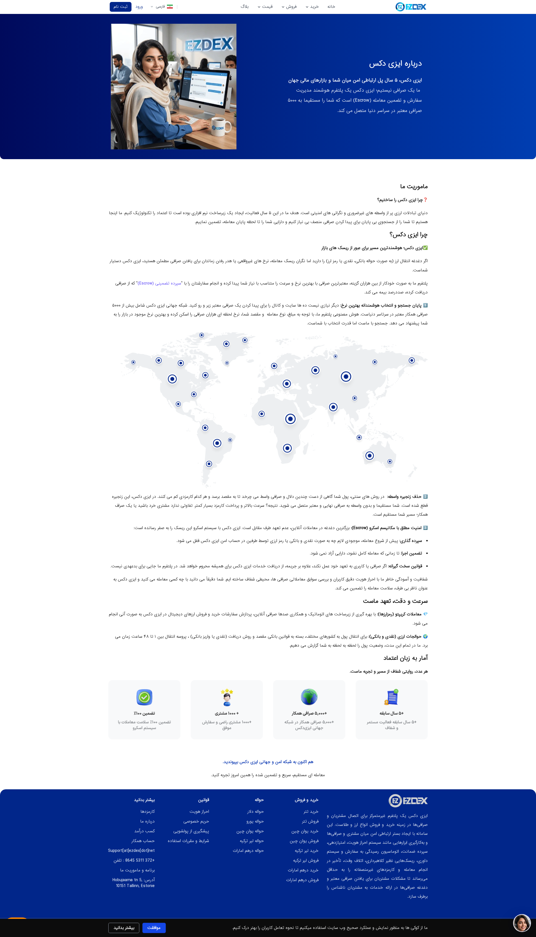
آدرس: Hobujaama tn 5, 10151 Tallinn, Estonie (134, 883)
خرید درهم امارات (303, 870)
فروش (291, 6)
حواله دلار (255, 811)
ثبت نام (121, 6)
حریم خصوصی (196, 821)
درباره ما (147, 821)
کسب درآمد (144, 831)
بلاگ (244, 6)
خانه (331, 6)
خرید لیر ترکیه (307, 850)
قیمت (267, 6)
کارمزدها (147, 811)
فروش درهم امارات (302, 880)
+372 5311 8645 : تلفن (134, 860)
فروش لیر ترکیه (306, 860)
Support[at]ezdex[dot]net (131, 850)
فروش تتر (310, 821)
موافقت (154, 927)
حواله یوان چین (250, 831)
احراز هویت (199, 811)
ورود (139, 6)
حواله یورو (255, 821)
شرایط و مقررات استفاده (188, 841)
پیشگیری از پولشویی (191, 831)
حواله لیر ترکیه (252, 841)
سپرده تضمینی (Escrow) (159, 283)
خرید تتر (311, 811)
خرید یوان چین (305, 831)
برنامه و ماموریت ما (137, 870)
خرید (314, 6)
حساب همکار (143, 841)
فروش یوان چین (304, 841)
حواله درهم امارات (248, 850)
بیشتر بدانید (124, 927)
